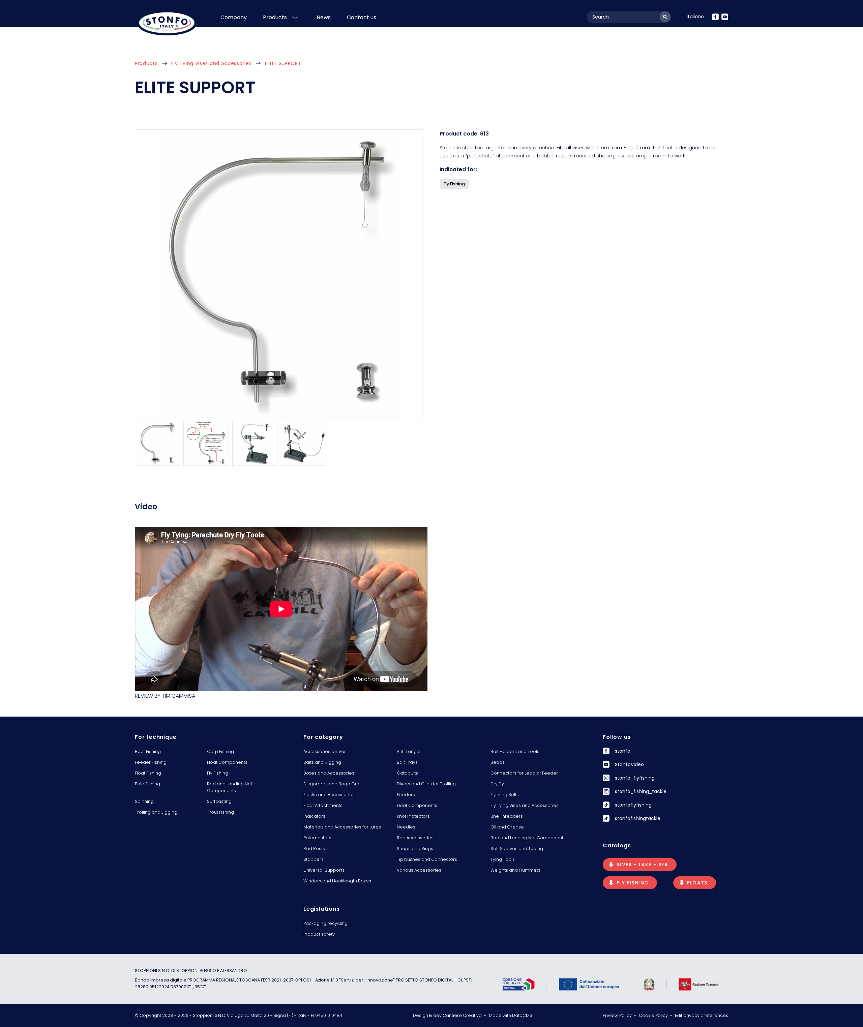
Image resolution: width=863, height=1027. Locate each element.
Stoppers (313, 859)
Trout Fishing (220, 812)
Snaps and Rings (415, 848)
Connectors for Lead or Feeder (524, 773)
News (324, 17)
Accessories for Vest (325, 751)
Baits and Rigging (322, 762)
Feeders (406, 794)
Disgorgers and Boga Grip (332, 784)
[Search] (665, 16)
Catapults (407, 773)
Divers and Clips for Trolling (426, 784)
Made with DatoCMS (510, 1015)
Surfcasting (219, 801)
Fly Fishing (217, 773)
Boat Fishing (148, 751)
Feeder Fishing (151, 762)
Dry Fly (497, 784)
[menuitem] (695, 16)
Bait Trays (407, 762)
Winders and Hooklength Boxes (337, 881)
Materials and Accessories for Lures (342, 827)
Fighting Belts (504, 794)
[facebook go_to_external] (715, 16)
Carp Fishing (220, 751)
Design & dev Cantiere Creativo (447, 1015)
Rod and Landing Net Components (229, 787)
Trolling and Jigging (156, 812)
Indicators (314, 816)
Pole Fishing (147, 784)
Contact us (361, 17)
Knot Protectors (413, 816)
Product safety (319, 934)
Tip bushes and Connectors (427, 859)
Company (233, 17)
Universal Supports (324, 870)
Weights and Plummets (515, 870)
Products (275, 17)
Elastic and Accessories (329, 794)
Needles (406, 827)
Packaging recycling (325, 923)
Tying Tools (502, 859)
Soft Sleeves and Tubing (516, 848)
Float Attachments (323, 805)
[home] (167, 22)
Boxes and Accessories (328, 773)
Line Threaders (506, 816)
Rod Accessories (415, 838)
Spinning (144, 801)
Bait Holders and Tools (514, 751)
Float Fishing (148, 773)
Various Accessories (419, 870)
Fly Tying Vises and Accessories (211, 63)
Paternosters (317, 838)
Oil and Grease (507, 827)
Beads (497, 762)
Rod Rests (314, 848)
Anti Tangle (409, 751)
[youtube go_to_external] (724, 16)
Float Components (227, 762)
